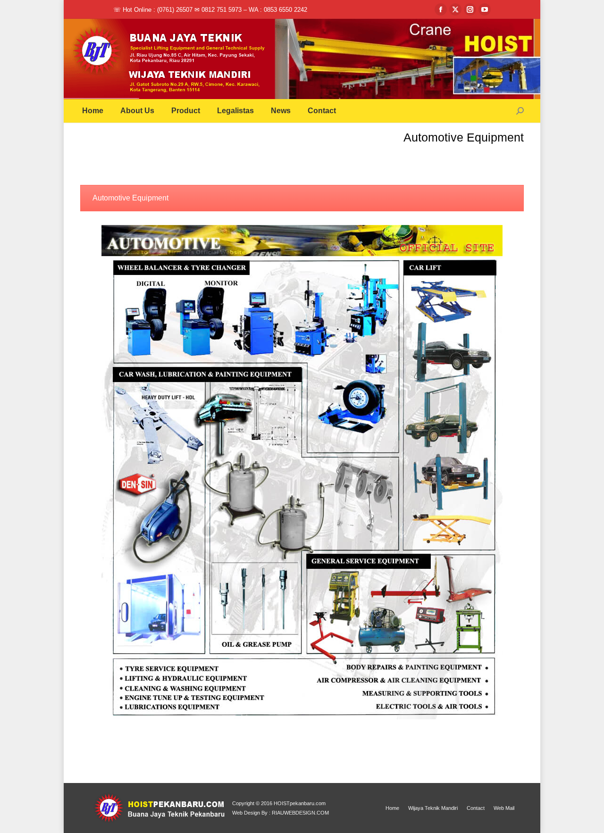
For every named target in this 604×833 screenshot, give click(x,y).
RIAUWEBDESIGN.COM (300, 813)
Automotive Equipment (130, 198)
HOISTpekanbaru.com (300, 803)
